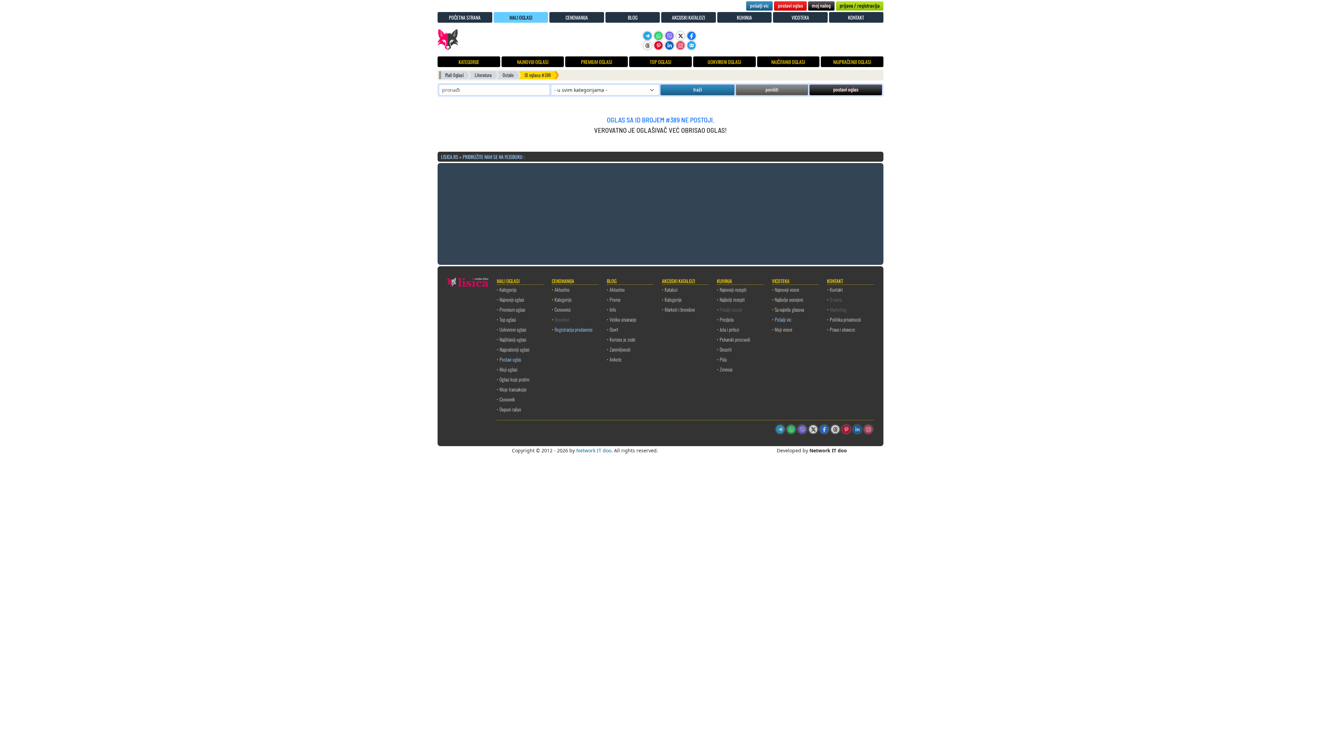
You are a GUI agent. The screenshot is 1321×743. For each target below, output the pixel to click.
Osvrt (614, 329)
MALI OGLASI (520, 17)
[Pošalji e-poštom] (691, 45)
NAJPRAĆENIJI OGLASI (852, 61)
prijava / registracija (860, 5)
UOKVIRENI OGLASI (724, 61)
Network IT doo (593, 450)
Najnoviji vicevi (787, 289)
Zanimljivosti (620, 349)
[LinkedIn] (669, 45)
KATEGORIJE (469, 61)
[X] (680, 36)
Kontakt (836, 289)
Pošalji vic (783, 319)
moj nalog (821, 5)
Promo (615, 299)
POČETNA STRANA (465, 17)
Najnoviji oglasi (512, 299)
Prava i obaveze (842, 329)
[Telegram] (647, 36)
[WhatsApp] (658, 36)
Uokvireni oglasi (513, 329)
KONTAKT (856, 17)
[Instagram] (680, 45)
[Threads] (647, 45)
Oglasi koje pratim (514, 379)
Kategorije (508, 289)
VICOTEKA (800, 17)
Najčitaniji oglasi (513, 339)
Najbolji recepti (732, 299)
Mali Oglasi (454, 75)
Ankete (616, 359)
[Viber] (669, 36)
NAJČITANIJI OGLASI (788, 61)
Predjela (726, 319)
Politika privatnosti (845, 319)
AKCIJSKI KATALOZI (688, 17)
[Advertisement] (660, 213)
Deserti (726, 349)
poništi (771, 89)
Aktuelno (562, 289)
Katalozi (671, 289)
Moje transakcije (513, 389)
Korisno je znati (622, 339)
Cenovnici (563, 309)
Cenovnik (507, 399)
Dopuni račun (510, 409)
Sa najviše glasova (789, 309)
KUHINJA (744, 17)
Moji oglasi (508, 369)
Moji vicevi (783, 329)
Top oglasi (508, 319)
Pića (723, 359)
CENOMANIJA (577, 17)
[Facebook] (691, 36)
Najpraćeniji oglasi (514, 349)
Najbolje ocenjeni (789, 299)
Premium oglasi (512, 309)
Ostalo (508, 75)
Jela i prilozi (729, 329)
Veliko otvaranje (623, 319)
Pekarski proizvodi (735, 339)
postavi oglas (790, 5)
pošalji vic (759, 5)
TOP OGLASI (660, 61)
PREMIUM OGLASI (596, 61)
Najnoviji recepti (733, 289)
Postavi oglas (510, 359)
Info (613, 309)
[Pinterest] (658, 45)
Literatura (483, 75)
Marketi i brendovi (680, 309)
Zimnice (726, 369)
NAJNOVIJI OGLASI (532, 61)
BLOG (632, 17)
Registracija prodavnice (574, 329)
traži (697, 89)
